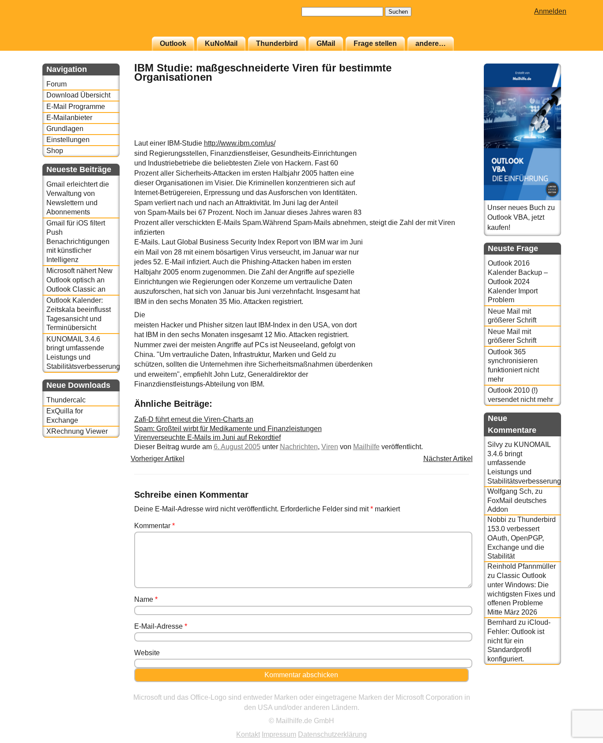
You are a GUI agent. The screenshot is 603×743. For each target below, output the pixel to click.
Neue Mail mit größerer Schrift (512, 316)
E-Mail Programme (75, 106)
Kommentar (154, 525)
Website (147, 653)
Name (146, 599)
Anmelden (550, 11)
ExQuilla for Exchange (64, 415)
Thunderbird (277, 43)
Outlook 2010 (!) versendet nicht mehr (520, 395)
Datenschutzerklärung (332, 734)
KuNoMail (221, 43)
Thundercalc (66, 400)
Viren (329, 446)
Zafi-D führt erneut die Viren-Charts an (193, 419)
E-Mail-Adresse (160, 626)
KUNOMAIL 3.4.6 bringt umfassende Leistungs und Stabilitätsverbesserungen (82, 352)
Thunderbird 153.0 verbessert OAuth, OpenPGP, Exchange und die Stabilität (521, 538)
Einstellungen (68, 139)
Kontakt (248, 734)
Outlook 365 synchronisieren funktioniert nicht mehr (513, 365)
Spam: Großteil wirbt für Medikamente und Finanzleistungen (228, 428)
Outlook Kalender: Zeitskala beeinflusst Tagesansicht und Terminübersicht (78, 313)
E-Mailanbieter (69, 117)
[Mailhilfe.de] (90, 22)
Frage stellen (375, 43)
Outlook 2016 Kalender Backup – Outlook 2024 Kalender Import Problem (518, 281)
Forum (56, 84)
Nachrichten (299, 446)
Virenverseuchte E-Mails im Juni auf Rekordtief (207, 437)
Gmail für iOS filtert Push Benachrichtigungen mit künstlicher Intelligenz (77, 241)
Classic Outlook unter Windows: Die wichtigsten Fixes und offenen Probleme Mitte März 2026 (521, 594)
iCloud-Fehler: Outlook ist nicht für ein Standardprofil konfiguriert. (518, 641)
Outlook (173, 43)
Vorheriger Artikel (158, 458)
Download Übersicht (78, 95)
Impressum (279, 734)
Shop (54, 150)
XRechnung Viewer (77, 431)
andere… (430, 43)
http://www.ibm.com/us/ (239, 143)
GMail (326, 43)
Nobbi (496, 519)
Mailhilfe (366, 446)
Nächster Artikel (448, 458)
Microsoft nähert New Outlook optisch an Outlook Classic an (79, 280)
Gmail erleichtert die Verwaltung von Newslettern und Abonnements (77, 197)
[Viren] (447, 134)
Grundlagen (64, 128)
